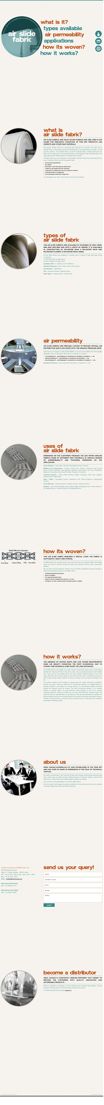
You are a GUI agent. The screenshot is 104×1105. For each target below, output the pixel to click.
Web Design (94, 1094)
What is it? (54, 22)
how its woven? (64, 47)
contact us (68, 990)
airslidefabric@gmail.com (14, 879)
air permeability (64, 35)
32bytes (100, 1094)
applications (58, 41)
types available (63, 28)
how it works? (59, 53)
